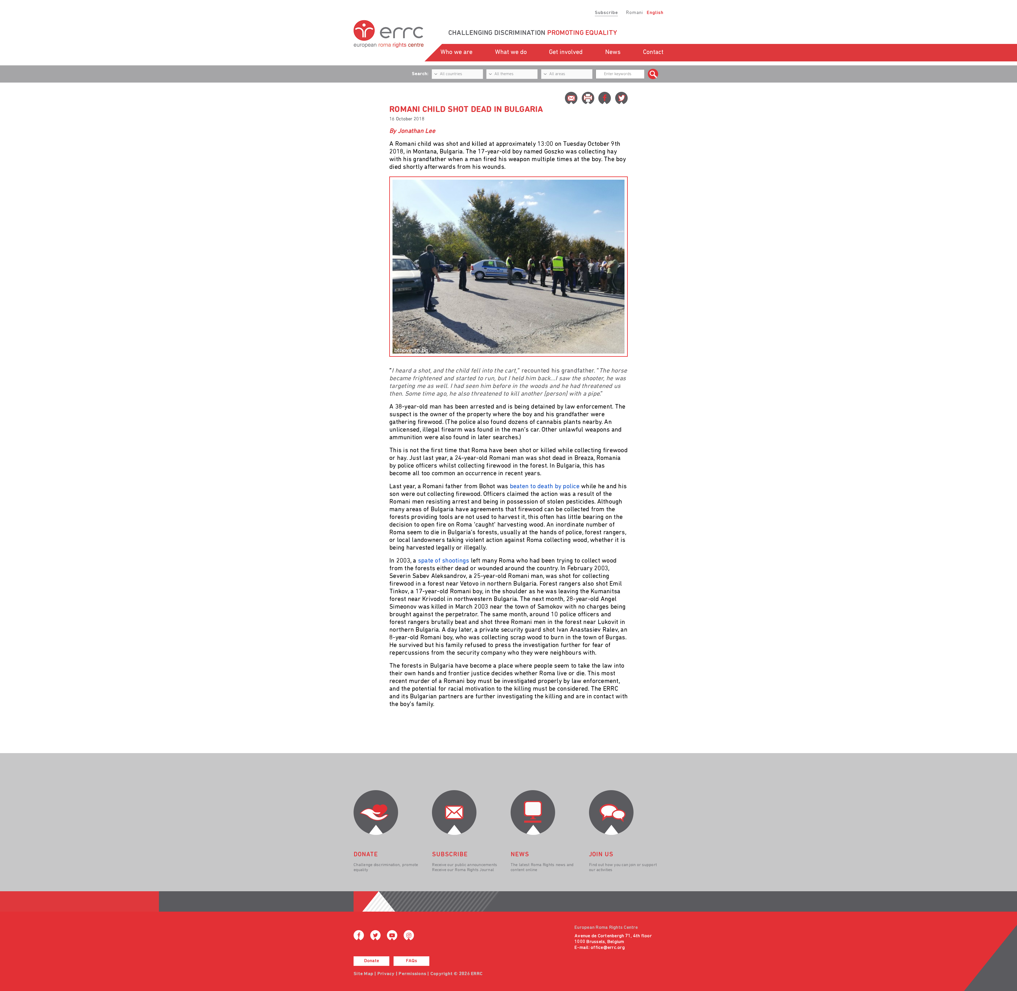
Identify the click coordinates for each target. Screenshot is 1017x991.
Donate (371, 961)
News (613, 52)
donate (366, 855)
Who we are (456, 52)
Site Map (363, 974)
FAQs (411, 961)
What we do (511, 52)
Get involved (566, 52)
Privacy (386, 974)
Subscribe (606, 13)
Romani (634, 13)
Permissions (412, 974)
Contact (653, 52)
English (655, 13)
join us (601, 855)
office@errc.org (608, 947)
